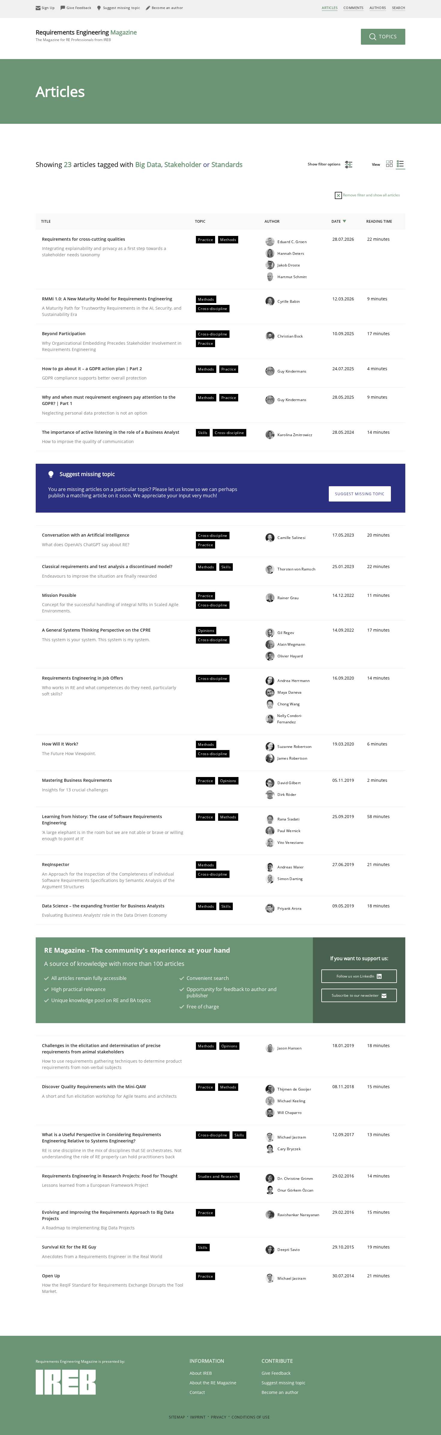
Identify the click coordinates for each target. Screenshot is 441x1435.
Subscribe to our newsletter (356, 995)
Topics (387, 36)
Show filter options (324, 164)
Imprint (198, 1417)
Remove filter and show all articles (371, 195)
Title (46, 221)
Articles (330, 7)
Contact (197, 1392)
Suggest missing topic (360, 493)
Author (272, 221)
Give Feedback (276, 1373)
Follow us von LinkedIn (356, 976)
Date (336, 221)
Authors (378, 7)
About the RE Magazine (213, 1383)
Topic (200, 221)
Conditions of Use (251, 1417)
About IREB (201, 1373)
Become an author (280, 1392)
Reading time (379, 221)
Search (398, 7)
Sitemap (177, 1417)
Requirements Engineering (86, 35)
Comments (353, 7)
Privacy (218, 1417)
